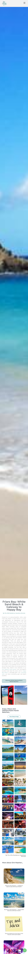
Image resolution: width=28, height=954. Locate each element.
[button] (24, 3)
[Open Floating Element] (25, 950)
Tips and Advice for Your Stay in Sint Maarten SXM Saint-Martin (14, 934)
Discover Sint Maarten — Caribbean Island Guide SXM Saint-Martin (14, 886)
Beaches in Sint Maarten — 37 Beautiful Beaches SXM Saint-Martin (14, 910)
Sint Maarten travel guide (9, 669)
